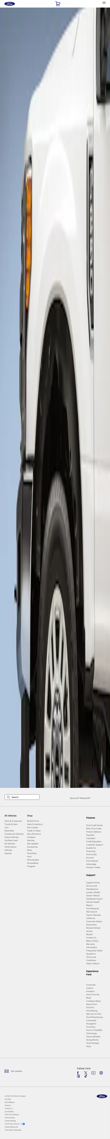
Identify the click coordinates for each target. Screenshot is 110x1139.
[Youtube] (93, 1073)
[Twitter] (85, 1073)
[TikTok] (85, 1076)
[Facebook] (78, 1073)
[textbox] (22, 797)
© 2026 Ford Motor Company (15, 1096)
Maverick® (85, 798)
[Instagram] (101, 1073)
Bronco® (74, 798)
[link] (8, 1099)
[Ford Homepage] (102, 1096)
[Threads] (78, 1076)
